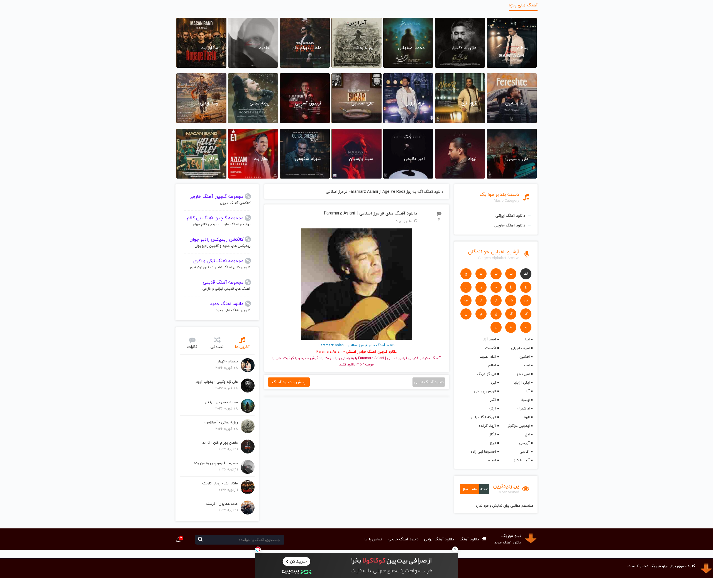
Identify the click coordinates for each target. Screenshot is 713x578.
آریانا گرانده (487, 426)
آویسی (524, 443)
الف (526, 274)
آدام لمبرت (488, 356)
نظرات (192, 346)
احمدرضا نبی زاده (483, 451)
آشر (493, 400)
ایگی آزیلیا (522, 382)
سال (465, 489)
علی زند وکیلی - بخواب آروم (217, 382)
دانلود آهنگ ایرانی (510, 215)
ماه (474, 489)
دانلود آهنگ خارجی (509, 225)
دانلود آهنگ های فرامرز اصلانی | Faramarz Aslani (370, 213)
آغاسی (524, 451)
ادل (527, 434)
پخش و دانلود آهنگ (289, 382)
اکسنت (490, 348)
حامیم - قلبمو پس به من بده (216, 463)
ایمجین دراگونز (519, 426)
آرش (492, 408)
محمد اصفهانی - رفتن (221, 402)
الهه (527, 417)
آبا (528, 391)
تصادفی (217, 346)
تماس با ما (373, 539)
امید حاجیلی (520, 348)
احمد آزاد (489, 339)
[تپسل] (258, 549)
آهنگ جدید (432, 358)
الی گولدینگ (486, 374)
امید (526, 365)
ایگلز (492, 434)
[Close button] (455, 549)
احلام (492, 365)
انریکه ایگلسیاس (483, 417)
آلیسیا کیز (522, 460)
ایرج (493, 443)
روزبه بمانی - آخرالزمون (221, 422)
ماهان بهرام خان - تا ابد (220, 443)
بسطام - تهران (227, 361)
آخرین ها (242, 346)
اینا (527, 339)
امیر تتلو (523, 374)
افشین (524, 356)
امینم (492, 460)
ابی (493, 382)
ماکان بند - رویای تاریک (220, 483)
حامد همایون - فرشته (222, 504)
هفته (484, 489)
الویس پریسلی (485, 391)
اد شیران (523, 408)
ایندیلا (525, 400)
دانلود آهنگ (469, 539)
